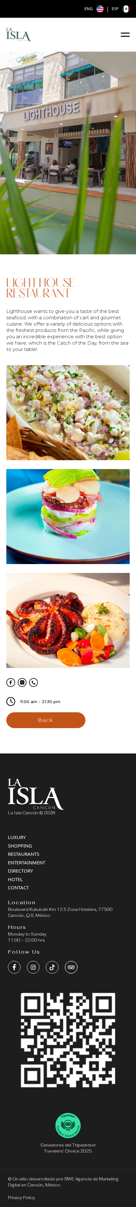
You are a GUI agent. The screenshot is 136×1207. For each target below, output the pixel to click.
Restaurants (23, 854)
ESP (115, 8)
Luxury (17, 837)
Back (45, 720)
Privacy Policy (21, 1197)
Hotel (15, 879)
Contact (18, 887)
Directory (20, 870)
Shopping (20, 845)
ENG (88, 8)
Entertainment (26, 862)
